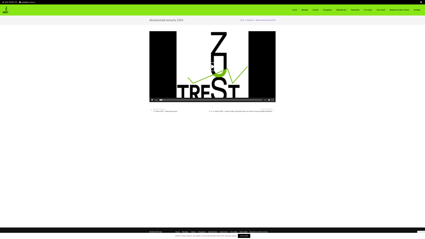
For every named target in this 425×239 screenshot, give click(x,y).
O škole (193, 232)
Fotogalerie (202, 232)
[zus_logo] (5, 10)
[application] (212, 66)
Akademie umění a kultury (259, 232)
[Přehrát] (152, 100)
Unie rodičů (243, 232)
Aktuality (185, 232)
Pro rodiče (233, 232)
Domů (178, 232)
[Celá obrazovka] (273, 100)
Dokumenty (224, 232)
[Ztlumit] (269, 100)
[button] (319, 10)
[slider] (210, 99)
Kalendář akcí (212, 232)
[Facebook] (421, 2)
